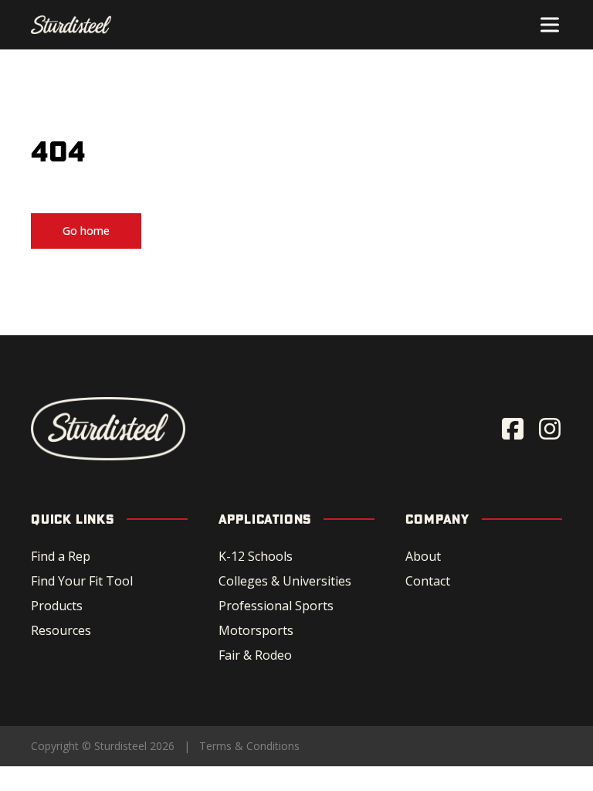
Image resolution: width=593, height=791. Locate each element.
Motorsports (256, 630)
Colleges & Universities (285, 580)
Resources (61, 630)
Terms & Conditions (249, 745)
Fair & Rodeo (255, 655)
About (423, 556)
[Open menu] (549, 24)
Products (57, 605)
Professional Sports (276, 605)
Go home (86, 230)
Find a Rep (60, 556)
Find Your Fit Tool (82, 580)
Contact (427, 580)
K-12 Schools (256, 556)
